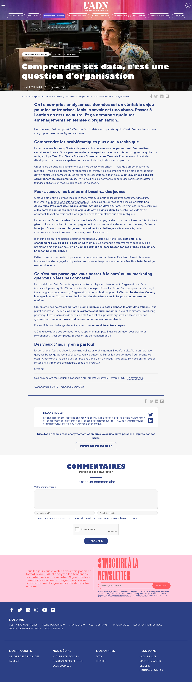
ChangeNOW (77, 624)
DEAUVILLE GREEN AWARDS (25, 628)
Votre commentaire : (45, 486)
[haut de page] (186, 678)
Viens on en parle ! (96, 446)
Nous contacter (150, 661)
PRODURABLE (121, 624)
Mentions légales (151, 670)
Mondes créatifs (120, 16)
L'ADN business (61, 665)
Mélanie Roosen (36, 86)
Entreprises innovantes (54, 16)
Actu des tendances (65, 656)
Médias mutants (138, 16)
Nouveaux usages (15, 16)
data (99, 656)
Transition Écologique (78, 16)
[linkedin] (162, 97)
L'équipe (145, 665)
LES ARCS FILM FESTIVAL (147, 624)
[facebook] (151, 97)
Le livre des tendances (24, 656)
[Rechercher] (187, 5)
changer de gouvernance (54, 292)
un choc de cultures (125, 220)
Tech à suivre (33, 16)
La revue (14, 661)
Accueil (24, 96)
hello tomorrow (53, 624)
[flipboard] (167, 97)
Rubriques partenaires (159, 16)
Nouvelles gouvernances (36, 54)
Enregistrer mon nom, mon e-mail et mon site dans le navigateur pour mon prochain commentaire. (88, 518)
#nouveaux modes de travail (65, 54)
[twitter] (156, 97)
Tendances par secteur (67, 661)
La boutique (179, 16)
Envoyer (96, 541)
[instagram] (36, 611)
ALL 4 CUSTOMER (99, 624)
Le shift (101, 661)
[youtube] (44, 611)
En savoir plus (135, 377)
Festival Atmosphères (23, 624)
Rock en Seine (54, 628)
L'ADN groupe (148, 656)
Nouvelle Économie (100, 16)
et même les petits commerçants (68, 201)
